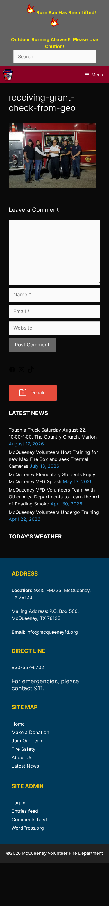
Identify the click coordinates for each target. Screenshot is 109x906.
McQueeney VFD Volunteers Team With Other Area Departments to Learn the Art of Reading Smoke (54, 497)
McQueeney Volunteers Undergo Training (54, 512)
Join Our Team (28, 741)
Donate (38, 392)
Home (18, 724)
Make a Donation (30, 732)
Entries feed (25, 811)
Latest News (25, 766)
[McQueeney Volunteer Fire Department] (8, 74)
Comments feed (29, 819)
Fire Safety (23, 749)
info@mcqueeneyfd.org (52, 632)
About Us (22, 757)
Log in (18, 802)
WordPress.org (28, 828)
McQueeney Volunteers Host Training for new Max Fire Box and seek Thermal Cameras (53, 459)
